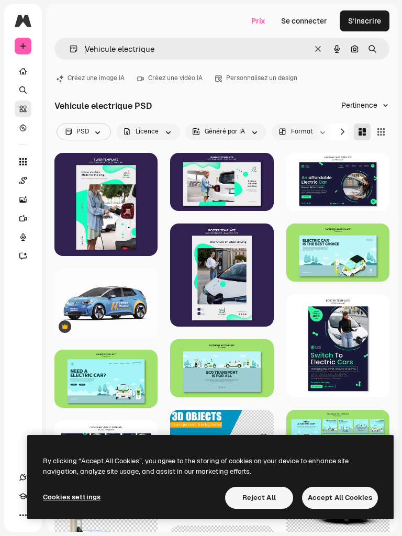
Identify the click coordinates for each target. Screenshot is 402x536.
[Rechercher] (23, 90)
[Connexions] (23, 477)
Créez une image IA (96, 78)
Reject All (259, 497)
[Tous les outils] (23, 161)
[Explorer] (23, 127)
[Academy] (23, 496)
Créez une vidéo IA (175, 78)
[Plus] (23, 515)
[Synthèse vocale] (23, 237)
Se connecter (304, 21)
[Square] (381, 132)
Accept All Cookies (340, 497)
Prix (258, 21)
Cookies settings (71, 497)
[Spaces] (23, 180)
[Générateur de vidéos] (23, 218)
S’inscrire (364, 21)
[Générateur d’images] (23, 199)
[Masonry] (362, 132)
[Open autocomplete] (69, 49)
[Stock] (23, 108)
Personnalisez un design (261, 78)
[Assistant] (23, 256)
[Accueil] (23, 71)
